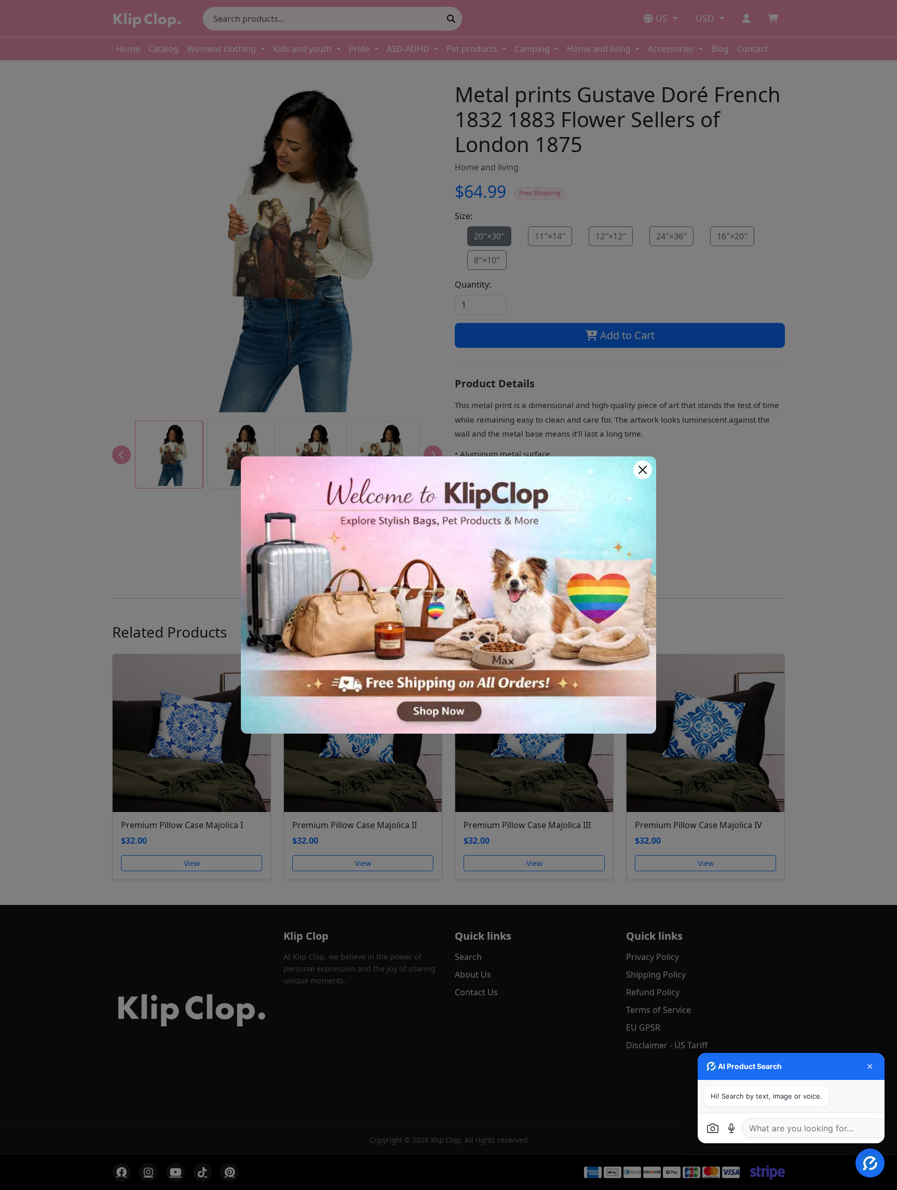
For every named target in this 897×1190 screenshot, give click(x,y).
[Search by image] (713, 1128)
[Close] (642, 470)
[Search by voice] (731, 1128)
